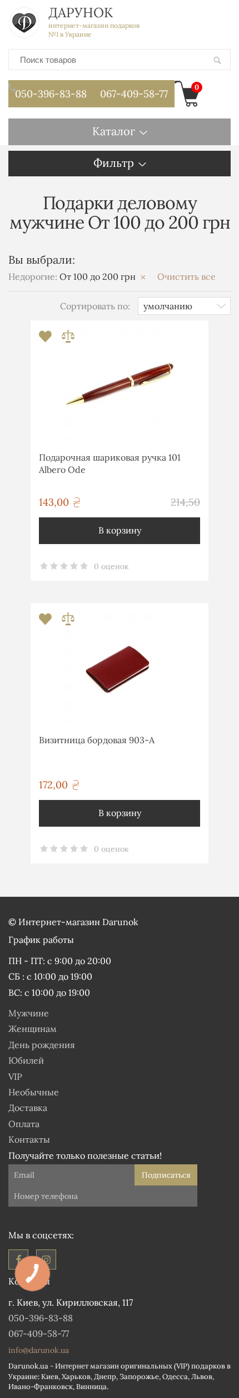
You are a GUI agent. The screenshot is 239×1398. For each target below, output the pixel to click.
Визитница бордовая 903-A (97, 739)
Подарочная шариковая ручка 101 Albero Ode (110, 463)
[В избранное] (46, 339)
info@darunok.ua (38, 1350)
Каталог (113, 131)
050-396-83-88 (51, 93)
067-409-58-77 (134, 93)
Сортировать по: (95, 306)
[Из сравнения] (68, 339)
